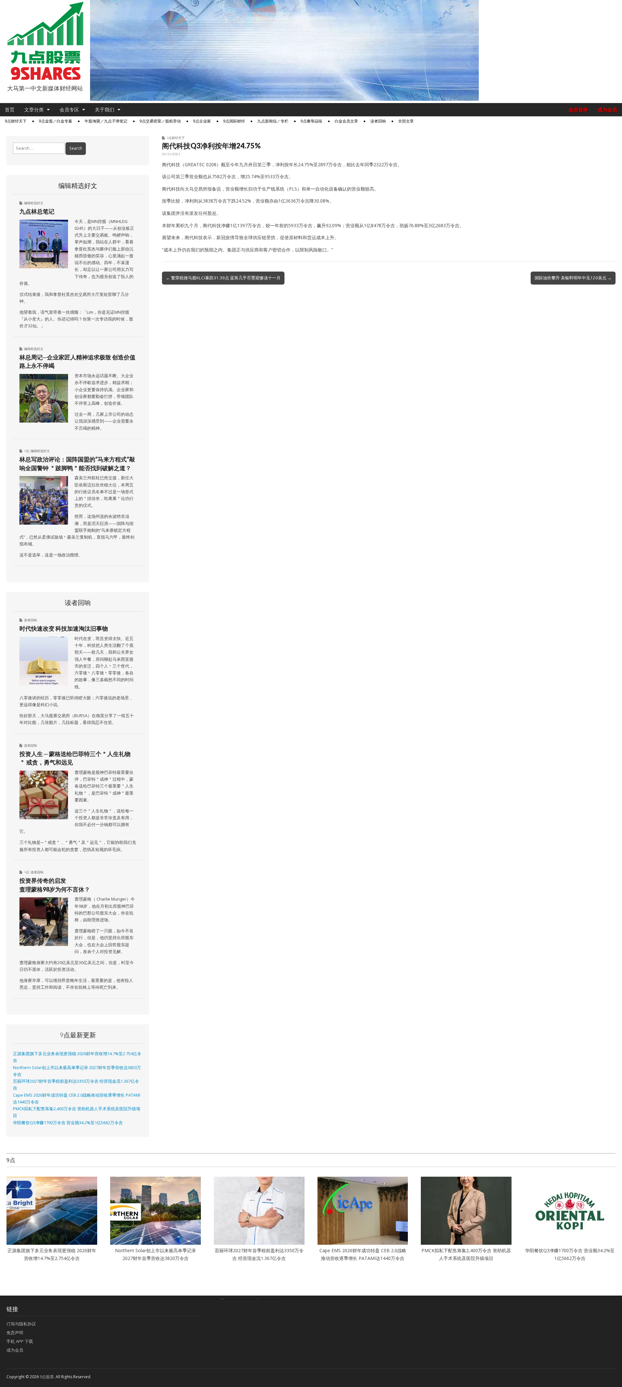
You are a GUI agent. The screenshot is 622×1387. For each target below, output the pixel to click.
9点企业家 (202, 121)
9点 (26, 451)
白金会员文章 (346, 121)
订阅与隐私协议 (21, 1324)
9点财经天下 (16, 121)
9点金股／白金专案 (55, 121)
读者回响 (378, 121)
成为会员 (607, 109)
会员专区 (69, 109)
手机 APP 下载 (19, 1341)
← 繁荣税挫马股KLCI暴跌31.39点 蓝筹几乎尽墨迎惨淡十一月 (223, 278)
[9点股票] (45, 41)
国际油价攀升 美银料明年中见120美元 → (573, 278)
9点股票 (47, 1377)
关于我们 (104, 109)
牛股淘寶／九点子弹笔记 (106, 121)
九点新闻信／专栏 (272, 121)
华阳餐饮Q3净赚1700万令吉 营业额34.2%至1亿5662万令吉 (68, 1122)
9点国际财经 (234, 121)
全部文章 (406, 121)
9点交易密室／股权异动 (160, 121)
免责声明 (14, 1332)
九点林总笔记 (36, 211)
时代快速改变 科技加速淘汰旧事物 (63, 628)
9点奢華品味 (311, 121)
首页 (10, 109)
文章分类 (34, 109)
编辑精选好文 (33, 203)
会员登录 (578, 109)
